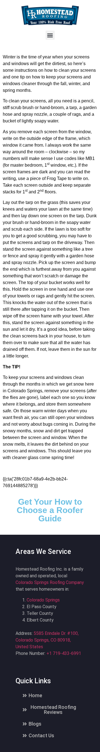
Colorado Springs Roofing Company (50, 582)
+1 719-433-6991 (63, 653)
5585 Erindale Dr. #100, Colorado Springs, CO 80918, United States (47, 640)
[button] (50, 35)
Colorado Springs (43, 600)
